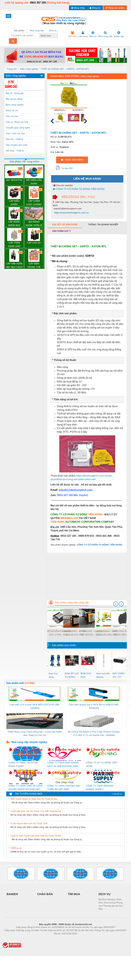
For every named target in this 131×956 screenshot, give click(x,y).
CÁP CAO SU (34, 242)
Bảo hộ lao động (14, 99)
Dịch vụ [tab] (53, 30)
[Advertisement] (87, 575)
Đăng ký (96, 8)
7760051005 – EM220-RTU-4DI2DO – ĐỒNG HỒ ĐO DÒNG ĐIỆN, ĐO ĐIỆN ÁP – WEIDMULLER (91, 633)
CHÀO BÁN (45, 894)
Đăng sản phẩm (116, 8)
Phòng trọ (45, 938)
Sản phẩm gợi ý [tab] (61, 231)
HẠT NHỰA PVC (14, 180)
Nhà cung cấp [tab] (37, 30)
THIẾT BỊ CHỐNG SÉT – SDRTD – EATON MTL (65, 69)
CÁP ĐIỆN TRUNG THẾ (33, 265)
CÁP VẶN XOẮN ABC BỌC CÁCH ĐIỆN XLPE (14, 265)
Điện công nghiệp (29, 69)
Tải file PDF (66, 168)
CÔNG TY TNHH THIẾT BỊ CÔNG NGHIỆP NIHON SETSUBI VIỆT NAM (25, 787)
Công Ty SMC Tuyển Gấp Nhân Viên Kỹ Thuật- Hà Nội (35, 836)
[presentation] (115, 603)
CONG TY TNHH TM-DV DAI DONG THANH (23, 764)
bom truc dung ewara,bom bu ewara (54, 675)
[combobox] (56, 35)
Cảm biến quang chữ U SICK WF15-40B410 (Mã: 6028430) (94, 706)
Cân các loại (12, 116)
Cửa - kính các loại (15, 133)
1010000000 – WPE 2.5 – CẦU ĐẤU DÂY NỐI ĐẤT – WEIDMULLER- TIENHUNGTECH (106, 633)
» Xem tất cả (117, 794)
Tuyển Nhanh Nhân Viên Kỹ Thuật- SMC (29, 823)
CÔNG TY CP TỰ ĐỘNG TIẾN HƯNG (101, 764)
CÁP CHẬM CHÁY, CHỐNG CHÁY (34, 203)
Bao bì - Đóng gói (14, 93)
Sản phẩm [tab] (19, 30)
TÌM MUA (74, 894)
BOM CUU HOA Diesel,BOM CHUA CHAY (87, 675)
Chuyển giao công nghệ (18, 127)
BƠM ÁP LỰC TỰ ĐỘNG (72, 675)
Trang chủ (12, 69)
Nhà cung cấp (105, 36)
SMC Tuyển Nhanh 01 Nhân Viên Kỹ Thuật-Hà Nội (33, 799)
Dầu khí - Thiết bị (14, 139)
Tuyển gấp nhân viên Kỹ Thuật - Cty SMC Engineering (35, 811)
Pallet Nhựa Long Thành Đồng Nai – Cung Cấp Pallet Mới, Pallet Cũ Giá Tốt (35, 733)
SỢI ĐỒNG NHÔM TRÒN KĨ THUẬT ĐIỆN (34, 223)
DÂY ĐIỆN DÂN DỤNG (34, 182)
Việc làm (72, 36)
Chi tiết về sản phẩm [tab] (64, 224)
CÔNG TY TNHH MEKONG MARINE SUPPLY (100, 787)
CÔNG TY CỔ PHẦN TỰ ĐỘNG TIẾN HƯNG (80, 189)
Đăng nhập (79, 8)
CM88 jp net (16, 848)
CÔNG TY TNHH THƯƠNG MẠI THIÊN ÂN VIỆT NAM (63, 787)
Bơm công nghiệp (15, 104)
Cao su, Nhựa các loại (17, 122)
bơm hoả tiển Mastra (103, 675)
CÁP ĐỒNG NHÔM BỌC (14, 223)
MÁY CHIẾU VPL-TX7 (118, 675)
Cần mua (83, 36)
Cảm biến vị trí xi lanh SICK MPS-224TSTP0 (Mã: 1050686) (35, 706)
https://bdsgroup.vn (61, 938)
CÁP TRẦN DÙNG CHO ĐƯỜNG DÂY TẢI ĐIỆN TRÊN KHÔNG (14, 244)
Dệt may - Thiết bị (15, 150)
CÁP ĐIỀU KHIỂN (14, 203)
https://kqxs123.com (81, 938)
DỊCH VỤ (104, 894)
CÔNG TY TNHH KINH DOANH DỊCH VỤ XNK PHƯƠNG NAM (63, 764)
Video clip (119, 36)
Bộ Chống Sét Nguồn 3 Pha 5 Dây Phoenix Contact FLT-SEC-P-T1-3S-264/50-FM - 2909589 (94, 733)
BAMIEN (12, 894)
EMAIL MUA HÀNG (73, 160)
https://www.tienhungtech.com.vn (71, 212)
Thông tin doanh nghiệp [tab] (103, 224)
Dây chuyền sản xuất (16, 145)
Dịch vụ (93, 36)
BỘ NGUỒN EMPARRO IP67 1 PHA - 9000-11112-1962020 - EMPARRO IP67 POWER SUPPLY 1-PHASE (59, 633)
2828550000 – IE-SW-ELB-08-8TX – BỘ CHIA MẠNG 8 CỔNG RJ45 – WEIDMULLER (75, 633)
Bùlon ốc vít (12, 110)
